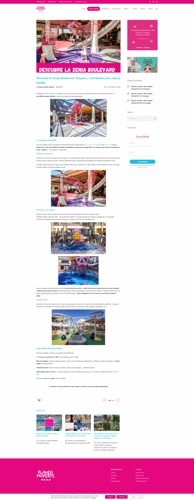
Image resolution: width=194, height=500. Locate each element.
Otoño (96, 445)
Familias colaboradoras (65, 1)
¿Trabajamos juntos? (81, 1)
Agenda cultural (94, 9)
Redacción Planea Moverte (46, 87)
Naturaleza (105, 9)
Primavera (110, 450)
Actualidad (110, 87)
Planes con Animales (109, 447)
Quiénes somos (40, 1)
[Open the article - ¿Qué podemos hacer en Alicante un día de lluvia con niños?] (78, 423)
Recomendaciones (42, 443)
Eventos (150, 9)
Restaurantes (117, 9)
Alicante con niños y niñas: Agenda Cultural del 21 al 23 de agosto (141, 88)
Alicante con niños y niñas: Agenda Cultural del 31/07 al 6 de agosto (141, 102)
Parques (102, 445)
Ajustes (133, 497)
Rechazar (122, 497)
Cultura (113, 472)
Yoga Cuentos (52, 1)
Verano (135, 9)
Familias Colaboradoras (142, 478)
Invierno (105, 443)
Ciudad (126, 9)
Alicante (42, 440)
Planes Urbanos (51, 440)
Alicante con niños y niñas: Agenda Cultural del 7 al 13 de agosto (141, 95)
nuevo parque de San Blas (92, 145)
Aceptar (110, 497)
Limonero (108, 145)
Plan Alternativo (79, 440)
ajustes (94, 497)
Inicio (84, 9)
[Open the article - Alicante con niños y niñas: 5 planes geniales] (49, 423)
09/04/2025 (59, 87)
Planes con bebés (100, 450)
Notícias (142, 9)
